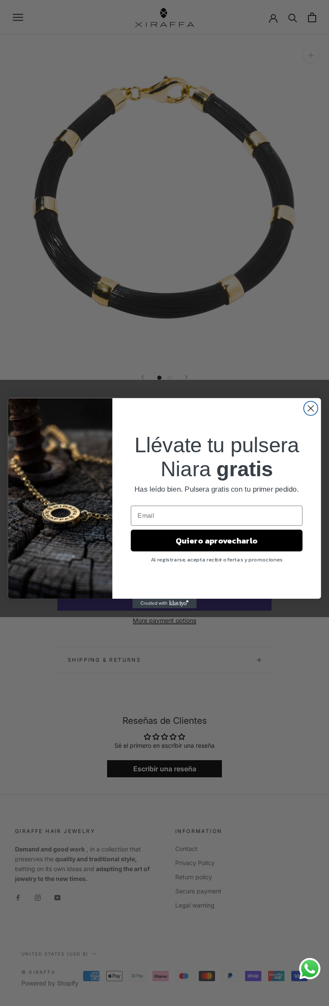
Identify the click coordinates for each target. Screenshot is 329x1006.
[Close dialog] (311, 408)
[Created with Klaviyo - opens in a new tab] (164, 603)
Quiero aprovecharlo (216, 540)
